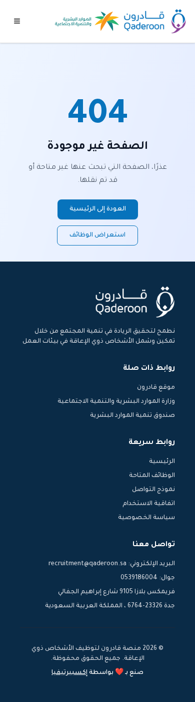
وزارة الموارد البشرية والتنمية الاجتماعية (116, 401)
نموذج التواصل (153, 490)
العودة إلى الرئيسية (98, 209)
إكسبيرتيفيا (70, 672)
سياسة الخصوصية (146, 518)
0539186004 (139, 578)
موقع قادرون (156, 387)
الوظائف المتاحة (152, 476)
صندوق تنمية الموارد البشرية (132, 415)
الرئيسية (162, 461)
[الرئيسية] (155, 21)
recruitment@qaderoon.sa (87, 564)
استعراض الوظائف (98, 235)
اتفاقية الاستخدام (148, 504)
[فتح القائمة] (17, 21)
